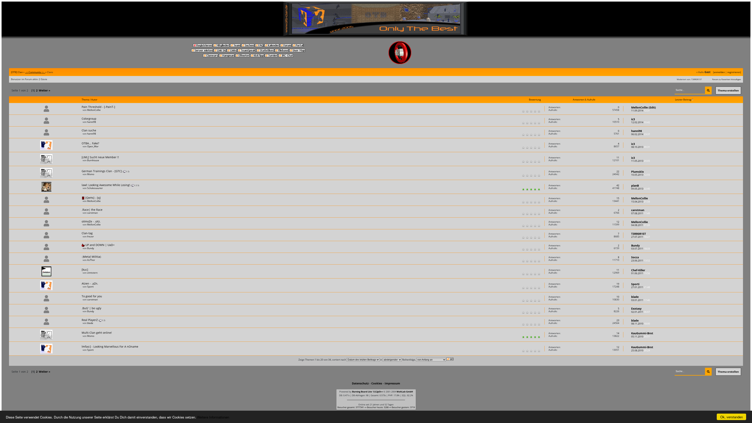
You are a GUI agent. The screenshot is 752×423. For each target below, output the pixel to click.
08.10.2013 (640, 147)
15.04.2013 (640, 201)
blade (635, 297)
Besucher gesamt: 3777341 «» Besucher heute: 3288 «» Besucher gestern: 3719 (376, 407)
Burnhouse (93, 160)
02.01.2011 (640, 312)
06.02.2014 (640, 134)
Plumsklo (637, 172)
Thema (85, 99)
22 (617, 171)
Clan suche (89, 130)
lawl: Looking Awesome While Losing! (106, 185)
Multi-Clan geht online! (97, 332)
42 (617, 185)
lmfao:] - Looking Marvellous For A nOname (110, 346)
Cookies (376, 383)
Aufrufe (591, 99)
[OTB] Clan (17, 72)
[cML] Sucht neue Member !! (100, 157)
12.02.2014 (640, 122)
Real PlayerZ (90, 320)
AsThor (91, 260)
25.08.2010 (640, 350)
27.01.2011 (640, 287)
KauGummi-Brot (642, 333)
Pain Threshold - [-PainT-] (98, 107)
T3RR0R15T (638, 234)
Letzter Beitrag (683, 99)
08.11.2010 (640, 323)
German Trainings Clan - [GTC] (102, 171)
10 (617, 296)
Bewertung (535, 99)
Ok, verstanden (731, 416)
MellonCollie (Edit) (643, 107)
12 (617, 221)
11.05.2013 (640, 161)
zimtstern (92, 272)
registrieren (733, 72)
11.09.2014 (640, 110)
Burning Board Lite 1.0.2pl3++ (367, 391)
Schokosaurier (95, 188)
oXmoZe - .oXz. (91, 221)
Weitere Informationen (213, 417)
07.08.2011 (640, 213)
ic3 (633, 119)
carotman (92, 212)
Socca (635, 257)
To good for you (92, 296)
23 (617, 320)
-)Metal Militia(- (92, 256)
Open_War (93, 146)
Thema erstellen (728, 90)
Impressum (392, 383)
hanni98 (91, 122)
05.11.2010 (640, 336)
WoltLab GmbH (405, 391)
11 (617, 157)
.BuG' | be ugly (91, 308)
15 (617, 198)
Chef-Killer (638, 270)
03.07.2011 (640, 248)
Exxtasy (636, 308)
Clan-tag (87, 233)
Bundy (90, 248)
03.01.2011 (640, 300)
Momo (90, 174)
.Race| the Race (92, 210)
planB (635, 185)
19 (617, 284)
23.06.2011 (640, 260)
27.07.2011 (640, 237)
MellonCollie (94, 110)
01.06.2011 (640, 273)
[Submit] (708, 90)
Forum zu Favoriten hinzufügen (726, 79)
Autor (94, 99)
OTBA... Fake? (90, 143)
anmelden (719, 72)
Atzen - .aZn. (90, 283)
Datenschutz (360, 383)
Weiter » (44, 90)
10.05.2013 (640, 174)
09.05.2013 (640, 188)
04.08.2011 (640, 225)
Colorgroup (89, 118)
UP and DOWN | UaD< (100, 245)
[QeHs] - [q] (93, 198)
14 (617, 333)
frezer (90, 236)
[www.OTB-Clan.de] (376, 18)
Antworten (578, 99)
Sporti (90, 286)
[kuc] (85, 269)
